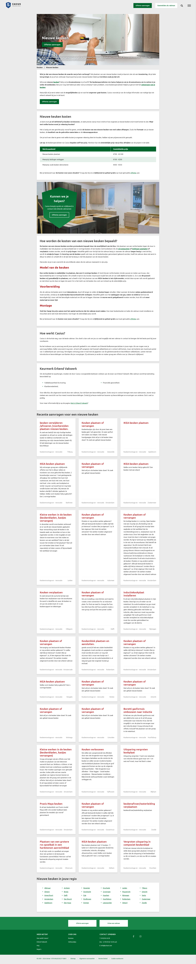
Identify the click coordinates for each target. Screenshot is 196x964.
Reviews (71, 938)
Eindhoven (87, 899)
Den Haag (67, 903)
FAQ (38, 945)
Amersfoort (48, 895)
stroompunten (124, 249)
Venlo (144, 895)
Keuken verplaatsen (51, 592)
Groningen (107, 892)
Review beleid (103, 958)
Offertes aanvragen (52, 45)
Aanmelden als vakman (166, 5)
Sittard (124, 903)
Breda (66, 892)
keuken (56, 82)
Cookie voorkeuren (117, 958)
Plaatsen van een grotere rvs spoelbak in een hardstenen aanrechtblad (54, 844)
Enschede (106, 888)
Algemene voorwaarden (87, 958)
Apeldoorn (48, 903)
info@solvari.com (106, 945)
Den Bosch (68, 899)
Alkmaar (47, 888)
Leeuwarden (107, 903)
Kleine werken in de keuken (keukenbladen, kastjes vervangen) (56, 517)
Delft (65, 895)
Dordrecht (87, 892)
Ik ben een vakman (114, 923)
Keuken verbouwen (93, 749)
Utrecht (144, 892)
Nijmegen (125, 895)
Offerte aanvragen (143, 5)
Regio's (39, 949)
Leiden (124, 888)
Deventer (86, 888)
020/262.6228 (105, 938)
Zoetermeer (146, 899)
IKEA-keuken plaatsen (136, 422)
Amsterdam (48, 899)
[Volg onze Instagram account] (140, 936)
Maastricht (126, 892)
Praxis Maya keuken (51, 803)
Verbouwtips (72, 942)
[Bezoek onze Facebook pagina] (133, 936)
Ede (84, 895)
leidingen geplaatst (140, 249)
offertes (133, 173)
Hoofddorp (107, 899)
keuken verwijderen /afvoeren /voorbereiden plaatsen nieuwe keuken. (54, 425)
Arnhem (67, 888)
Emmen (86, 903)
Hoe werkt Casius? (42, 938)
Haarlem (106, 895)
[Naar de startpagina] (13, 7)
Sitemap (73, 958)
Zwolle (144, 903)
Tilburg (144, 888)
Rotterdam (126, 899)
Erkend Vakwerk (42, 942)
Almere (47, 892)
